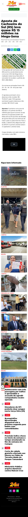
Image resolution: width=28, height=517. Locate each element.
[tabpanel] (14, 284)
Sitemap (18, 496)
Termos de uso (11, 496)
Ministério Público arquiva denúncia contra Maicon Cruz (14, 469)
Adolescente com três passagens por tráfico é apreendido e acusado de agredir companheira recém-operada (15, 395)
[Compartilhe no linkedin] (18, 49)
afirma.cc (14, 501)
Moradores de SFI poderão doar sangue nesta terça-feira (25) (15, 409)
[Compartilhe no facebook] (8, 49)
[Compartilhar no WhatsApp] (15, 49)
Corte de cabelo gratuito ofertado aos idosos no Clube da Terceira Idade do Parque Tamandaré (15, 455)
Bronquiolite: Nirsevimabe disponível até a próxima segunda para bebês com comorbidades (15, 423)
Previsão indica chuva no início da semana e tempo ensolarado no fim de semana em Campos (15, 440)
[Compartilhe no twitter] (11, 49)
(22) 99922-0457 (14, 9)
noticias (7, 386)
